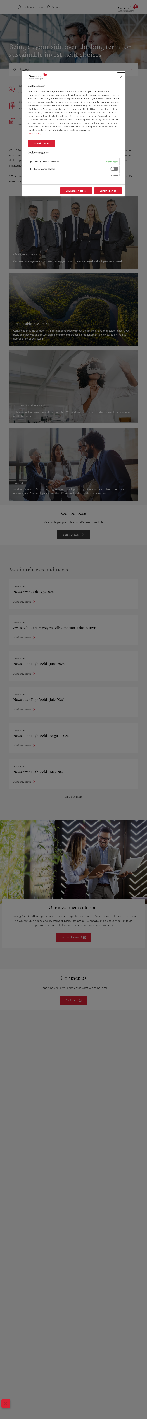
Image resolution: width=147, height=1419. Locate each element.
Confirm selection (108, 191)
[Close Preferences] (5, 1403)
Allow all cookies (41, 143)
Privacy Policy (34, 133)
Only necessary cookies (76, 191)
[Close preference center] (121, 77)
